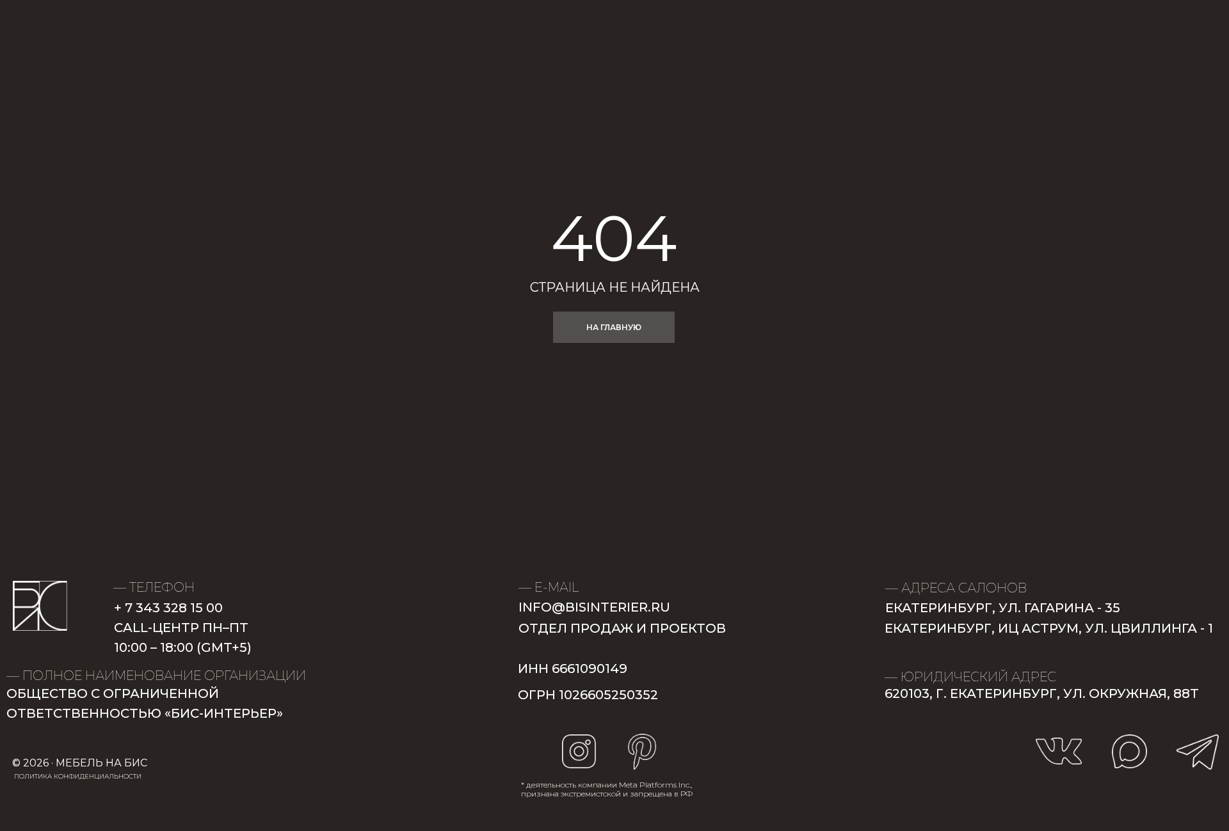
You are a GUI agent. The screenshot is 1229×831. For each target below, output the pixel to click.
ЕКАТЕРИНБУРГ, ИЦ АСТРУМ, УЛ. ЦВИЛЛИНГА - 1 (1049, 628)
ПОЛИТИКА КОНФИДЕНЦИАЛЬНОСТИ (77, 776)
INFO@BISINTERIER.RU (594, 607)
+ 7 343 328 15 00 (168, 607)
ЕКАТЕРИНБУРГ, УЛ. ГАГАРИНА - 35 (1002, 607)
